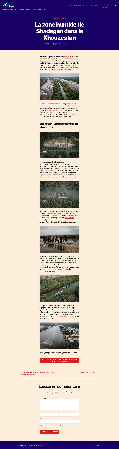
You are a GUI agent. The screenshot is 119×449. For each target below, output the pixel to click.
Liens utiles (106, 7)
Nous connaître (95, 5)
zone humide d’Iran (64, 70)
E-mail (62, 412)
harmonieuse (50, 171)
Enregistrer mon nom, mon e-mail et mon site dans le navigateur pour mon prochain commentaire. (60, 426)
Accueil (70, 5)
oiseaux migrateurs (54, 213)
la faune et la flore (64, 310)
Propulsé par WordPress (35, 445)
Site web (42, 418)
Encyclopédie (78, 5)
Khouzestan (69, 57)
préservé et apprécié (67, 316)
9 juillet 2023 (58, 44)
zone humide (69, 218)
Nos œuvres (104, 5)
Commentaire (43, 398)
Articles (85, 5)
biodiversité (44, 265)
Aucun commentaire (70, 44)
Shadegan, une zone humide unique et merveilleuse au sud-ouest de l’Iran (59, 360)
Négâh (49, 44)
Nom (41, 412)
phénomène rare (55, 110)
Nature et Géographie (59, 18)
